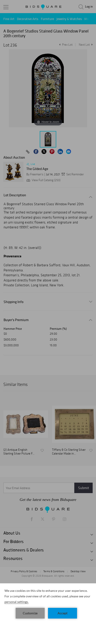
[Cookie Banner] (48, 603)
